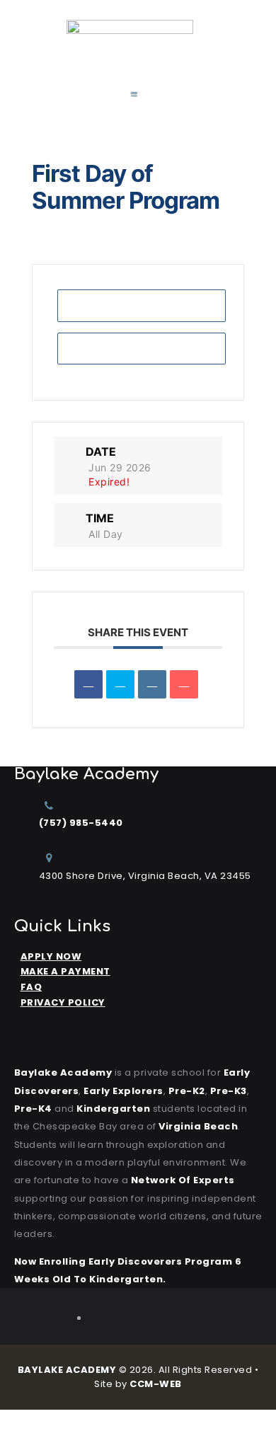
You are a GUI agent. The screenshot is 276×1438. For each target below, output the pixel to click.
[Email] (184, 684)
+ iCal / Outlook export (142, 348)
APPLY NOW (51, 956)
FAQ (31, 987)
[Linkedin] (152, 684)
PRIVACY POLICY (63, 1002)
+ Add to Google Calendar (141, 305)
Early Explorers (123, 1091)
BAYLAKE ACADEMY (67, 1369)
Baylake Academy (63, 1072)
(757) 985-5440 (81, 822)
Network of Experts (183, 1180)
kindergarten (113, 1108)
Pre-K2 (186, 1091)
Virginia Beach (198, 1126)
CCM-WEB (156, 1384)
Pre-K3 (228, 1091)
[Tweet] (120, 684)
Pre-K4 (33, 1108)
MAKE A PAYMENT (65, 971)
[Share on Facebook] (88, 684)
